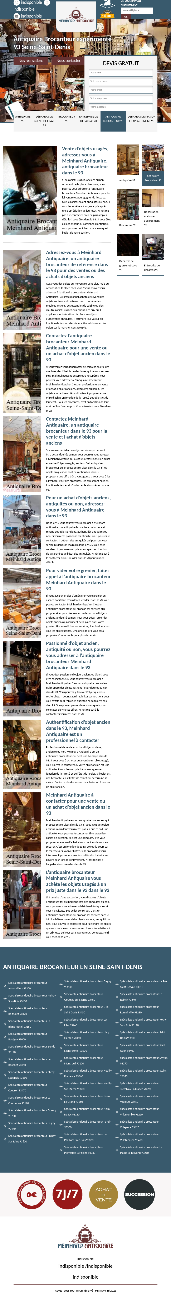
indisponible (31, 2)
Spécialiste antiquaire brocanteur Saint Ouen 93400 (142, 1048)
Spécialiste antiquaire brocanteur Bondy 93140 (31, 1049)
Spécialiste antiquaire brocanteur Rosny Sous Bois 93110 (143, 1022)
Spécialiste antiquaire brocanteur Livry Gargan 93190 (86, 1035)
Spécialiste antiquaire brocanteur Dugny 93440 (31, 1126)
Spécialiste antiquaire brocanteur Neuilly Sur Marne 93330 (88, 1086)
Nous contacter (68, 61)
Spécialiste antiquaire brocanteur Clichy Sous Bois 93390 (31, 1075)
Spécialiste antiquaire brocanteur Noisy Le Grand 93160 (87, 1099)
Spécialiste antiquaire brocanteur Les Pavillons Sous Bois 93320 (85, 1137)
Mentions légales (105, 1291)
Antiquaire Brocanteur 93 (113, 119)
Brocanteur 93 (66, 119)
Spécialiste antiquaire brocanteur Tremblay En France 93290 (139, 1086)
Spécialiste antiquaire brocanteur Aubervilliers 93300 (27, 985)
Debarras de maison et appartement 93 (141, 119)
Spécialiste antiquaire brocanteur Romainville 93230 (139, 1009)
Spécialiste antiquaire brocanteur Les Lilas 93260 (85, 1022)
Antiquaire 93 (22, 119)
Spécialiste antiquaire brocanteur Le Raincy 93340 (141, 997)
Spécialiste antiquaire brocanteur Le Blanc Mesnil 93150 (29, 1024)
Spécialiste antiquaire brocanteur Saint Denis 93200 (142, 1035)
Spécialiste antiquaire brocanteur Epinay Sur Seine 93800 (31, 1139)
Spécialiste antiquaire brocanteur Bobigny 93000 (27, 1036)
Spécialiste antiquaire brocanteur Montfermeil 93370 (83, 1048)
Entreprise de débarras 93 (88, 119)
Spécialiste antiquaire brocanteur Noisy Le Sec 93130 (87, 1112)
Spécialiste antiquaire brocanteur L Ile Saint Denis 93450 (86, 1009)
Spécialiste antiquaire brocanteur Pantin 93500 (87, 1124)
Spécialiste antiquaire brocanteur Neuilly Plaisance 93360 (88, 1073)
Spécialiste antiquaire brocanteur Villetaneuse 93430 (139, 1137)
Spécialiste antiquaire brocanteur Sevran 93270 (143, 1061)
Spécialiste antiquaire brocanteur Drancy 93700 (32, 1113)
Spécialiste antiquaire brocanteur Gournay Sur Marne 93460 (83, 997)
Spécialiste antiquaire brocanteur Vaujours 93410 (139, 1099)
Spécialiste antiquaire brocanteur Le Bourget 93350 (29, 1062)
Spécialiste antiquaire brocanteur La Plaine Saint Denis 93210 (141, 1150)
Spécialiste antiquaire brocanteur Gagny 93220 (87, 984)
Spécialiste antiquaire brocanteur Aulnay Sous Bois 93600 (32, 998)
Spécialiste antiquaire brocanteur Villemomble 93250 (139, 1112)
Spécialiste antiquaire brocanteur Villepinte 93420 (139, 1124)
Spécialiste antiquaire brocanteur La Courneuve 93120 (29, 1100)
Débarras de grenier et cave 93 (44, 121)
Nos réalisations (31, 61)
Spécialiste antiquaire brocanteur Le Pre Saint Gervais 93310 (143, 984)
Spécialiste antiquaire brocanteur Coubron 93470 (27, 1087)
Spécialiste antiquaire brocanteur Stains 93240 (143, 1073)
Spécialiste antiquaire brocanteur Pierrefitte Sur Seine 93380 (83, 1150)
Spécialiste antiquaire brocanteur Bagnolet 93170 (27, 1011)
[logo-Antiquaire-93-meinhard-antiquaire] (76, 16)
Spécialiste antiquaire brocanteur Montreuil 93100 (83, 1061)
